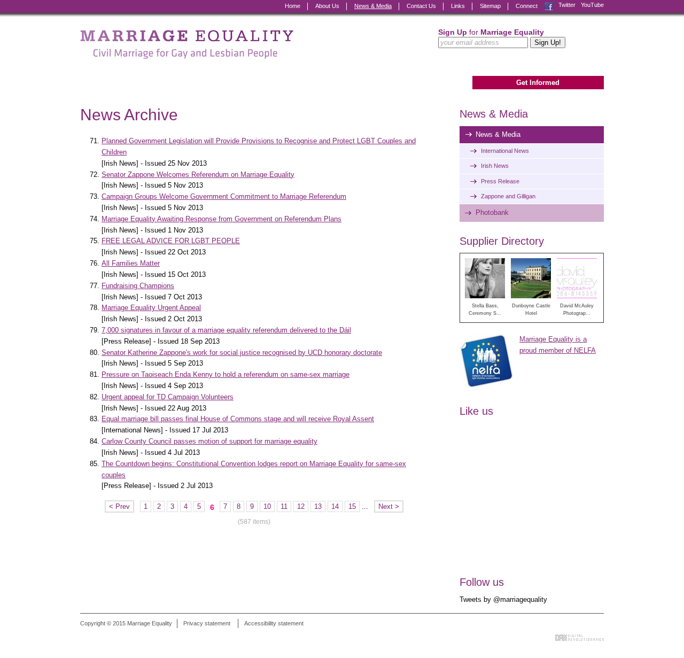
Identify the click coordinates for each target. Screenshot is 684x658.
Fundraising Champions (138, 286)
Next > (388, 506)
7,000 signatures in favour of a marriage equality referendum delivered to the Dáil (226, 330)
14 (335, 506)
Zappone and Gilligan (508, 196)
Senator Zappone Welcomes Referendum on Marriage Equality (198, 175)
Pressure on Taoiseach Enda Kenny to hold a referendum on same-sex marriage (225, 374)
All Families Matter (131, 263)
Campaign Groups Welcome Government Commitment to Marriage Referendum (224, 196)
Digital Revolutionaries (579, 637)
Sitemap (490, 6)
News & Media (373, 6)
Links (458, 6)
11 (284, 506)
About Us (327, 6)
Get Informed (537, 83)
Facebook (549, 5)
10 (267, 506)
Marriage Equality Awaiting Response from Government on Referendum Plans (221, 219)
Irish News (495, 165)
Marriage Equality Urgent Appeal (151, 308)
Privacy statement (206, 623)
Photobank (492, 212)
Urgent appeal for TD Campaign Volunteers (168, 397)
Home (292, 6)
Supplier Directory (502, 241)
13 (318, 506)
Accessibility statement (274, 623)
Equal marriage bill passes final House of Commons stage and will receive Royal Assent (238, 419)
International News (505, 151)
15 (352, 506)
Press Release (500, 181)
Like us (476, 411)
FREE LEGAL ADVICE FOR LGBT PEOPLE (171, 241)
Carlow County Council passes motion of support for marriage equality (209, 441)
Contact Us (421, 6)
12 (301, 506)
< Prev (119, 506)
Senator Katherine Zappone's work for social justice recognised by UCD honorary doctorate (242, 353)
